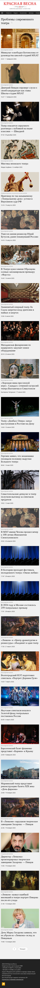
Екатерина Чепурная (8, 392)
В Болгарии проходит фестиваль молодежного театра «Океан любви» (19, 571)
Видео (16, 13)
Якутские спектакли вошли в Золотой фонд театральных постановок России (16, 713)
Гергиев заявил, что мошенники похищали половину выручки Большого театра (17, 458)
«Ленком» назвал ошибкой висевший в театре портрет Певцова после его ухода (19, 897)
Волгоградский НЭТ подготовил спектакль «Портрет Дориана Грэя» (19, 676)
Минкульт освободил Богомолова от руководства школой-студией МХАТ (20, 54)
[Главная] (20, 5)
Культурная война (7, 50)
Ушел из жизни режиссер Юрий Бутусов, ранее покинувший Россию (19, 235)
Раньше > (23, 949)
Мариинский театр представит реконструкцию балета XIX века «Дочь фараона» (17, 786)
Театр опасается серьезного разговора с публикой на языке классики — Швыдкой (17, 128)
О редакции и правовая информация (12, 979)
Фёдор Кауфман (6, 167)
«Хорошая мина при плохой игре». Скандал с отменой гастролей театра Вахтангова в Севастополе (20, 385)
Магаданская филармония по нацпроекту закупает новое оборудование (16, 347)
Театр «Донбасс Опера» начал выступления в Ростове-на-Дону (17, 422)
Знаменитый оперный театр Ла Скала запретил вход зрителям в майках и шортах (17, 309)
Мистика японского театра (14, 163)
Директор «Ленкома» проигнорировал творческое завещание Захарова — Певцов (17, 859)
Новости (8, 13)
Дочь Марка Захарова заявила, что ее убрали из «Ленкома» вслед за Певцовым (19, 935)
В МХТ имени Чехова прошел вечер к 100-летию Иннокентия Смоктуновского (19, 534)
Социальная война (7, 854)
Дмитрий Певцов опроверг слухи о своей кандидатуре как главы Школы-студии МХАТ (19, 90)
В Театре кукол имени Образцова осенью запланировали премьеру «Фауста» (18, 271)
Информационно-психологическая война (14, 193)
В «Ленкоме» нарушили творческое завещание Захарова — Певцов (19, 823)
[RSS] (12, 22)
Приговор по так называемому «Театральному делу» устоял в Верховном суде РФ (17, 198)
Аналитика (23, 13)
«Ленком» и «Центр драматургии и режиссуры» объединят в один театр (19, 641)
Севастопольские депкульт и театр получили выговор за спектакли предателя (18, 496)
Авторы (31, 13)
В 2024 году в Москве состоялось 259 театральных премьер (18, 606)
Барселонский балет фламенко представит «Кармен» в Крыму (17, 750)
